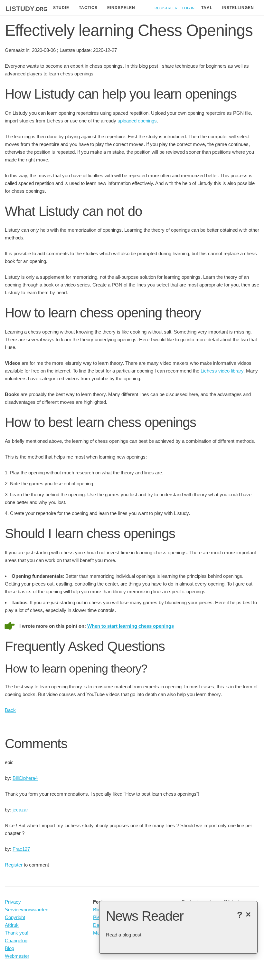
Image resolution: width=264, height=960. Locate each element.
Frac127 (21, 849)
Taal (206, 7)
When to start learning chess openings (130, 626)
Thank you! (16, 933)
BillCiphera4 (25, 778)
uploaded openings (137, 120)
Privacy (13, 902)
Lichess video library (222, 370)
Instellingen (238, 7)
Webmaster (17, 956)
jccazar (20, 809)
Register (14, 865)
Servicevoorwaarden (26, 909)
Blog (9, 948)
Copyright (15, 917)
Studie (61, 7)
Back (10, 710)
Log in (188, 7)
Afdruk (12, 925)
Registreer (166, 7)
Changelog (16, 940)
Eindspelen (121, 7)
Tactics (88, 7)
